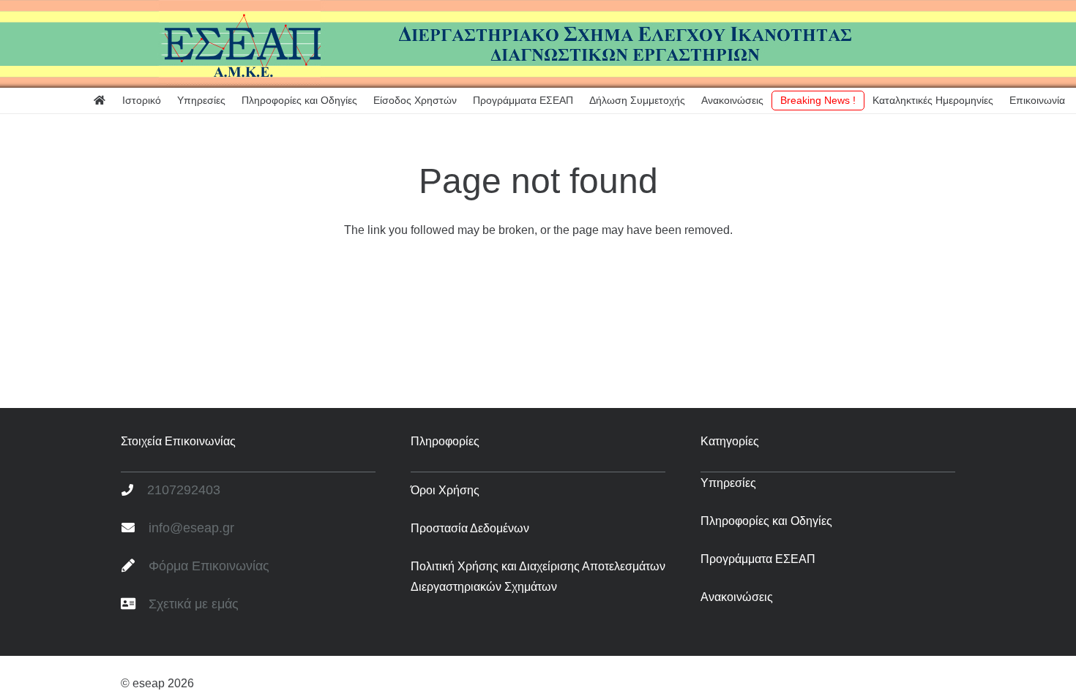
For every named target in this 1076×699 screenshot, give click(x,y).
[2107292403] (134, 490)
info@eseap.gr (191, 528)
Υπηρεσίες (728, 483)
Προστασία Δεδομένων (470, 528)
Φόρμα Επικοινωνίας (209, 566)
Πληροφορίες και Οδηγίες (766, 521)
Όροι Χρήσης (445, 490)
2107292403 (183, 490)
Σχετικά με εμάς (194, 604)
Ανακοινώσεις (736, 597)
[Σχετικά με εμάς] (135, 604)
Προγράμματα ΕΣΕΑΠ (757, 559)
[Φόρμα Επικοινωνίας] (135, 566)
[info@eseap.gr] (135, 528)
